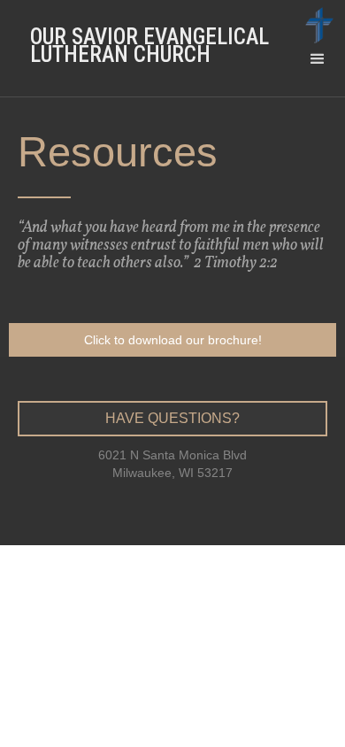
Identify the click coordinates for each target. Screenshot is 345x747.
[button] (317, 80)
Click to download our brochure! (173, 340)
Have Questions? (172, 418)
